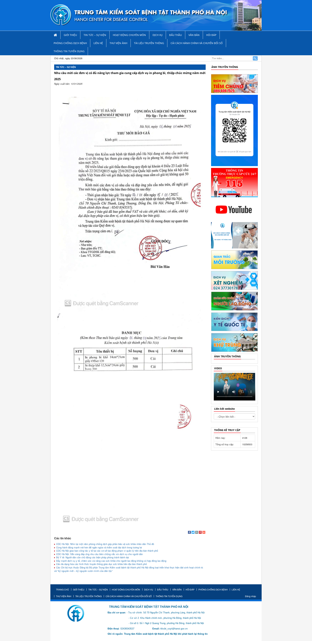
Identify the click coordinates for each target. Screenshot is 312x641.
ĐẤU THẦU (175, 35)
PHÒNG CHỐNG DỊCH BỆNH (70, 43)
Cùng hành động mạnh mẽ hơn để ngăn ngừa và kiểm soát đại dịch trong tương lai (98, 547)
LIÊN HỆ (98, 43)
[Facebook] (189, 532)
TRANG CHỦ (62, 589)
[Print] (196, 532)
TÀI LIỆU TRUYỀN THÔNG (149, 43)
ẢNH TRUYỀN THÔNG (224, 67)
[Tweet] (193, 532)
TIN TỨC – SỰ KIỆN (95, 35)
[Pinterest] (200, 532)
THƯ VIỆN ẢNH (118, 43)
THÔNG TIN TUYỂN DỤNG (69, 51)
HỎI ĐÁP (211, 35)
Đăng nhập (250, 596)
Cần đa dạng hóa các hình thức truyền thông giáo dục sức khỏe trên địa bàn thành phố (101, 564)
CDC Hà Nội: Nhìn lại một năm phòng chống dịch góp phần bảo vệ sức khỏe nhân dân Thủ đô (104, 544)
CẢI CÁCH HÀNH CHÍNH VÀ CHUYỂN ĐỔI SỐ (197, 43)
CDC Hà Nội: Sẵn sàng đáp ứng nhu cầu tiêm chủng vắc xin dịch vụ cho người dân (99, 554)
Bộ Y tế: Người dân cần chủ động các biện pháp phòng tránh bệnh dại (92, 557)
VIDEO (218, 368)
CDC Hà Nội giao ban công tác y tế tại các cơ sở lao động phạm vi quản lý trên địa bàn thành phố (106, 550)
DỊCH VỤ (157, 35)
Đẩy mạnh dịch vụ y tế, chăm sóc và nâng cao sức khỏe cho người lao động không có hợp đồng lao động (110, 560)
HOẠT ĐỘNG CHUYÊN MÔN (129, 35)
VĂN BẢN (194, 35)
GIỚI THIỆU (70, 35)
